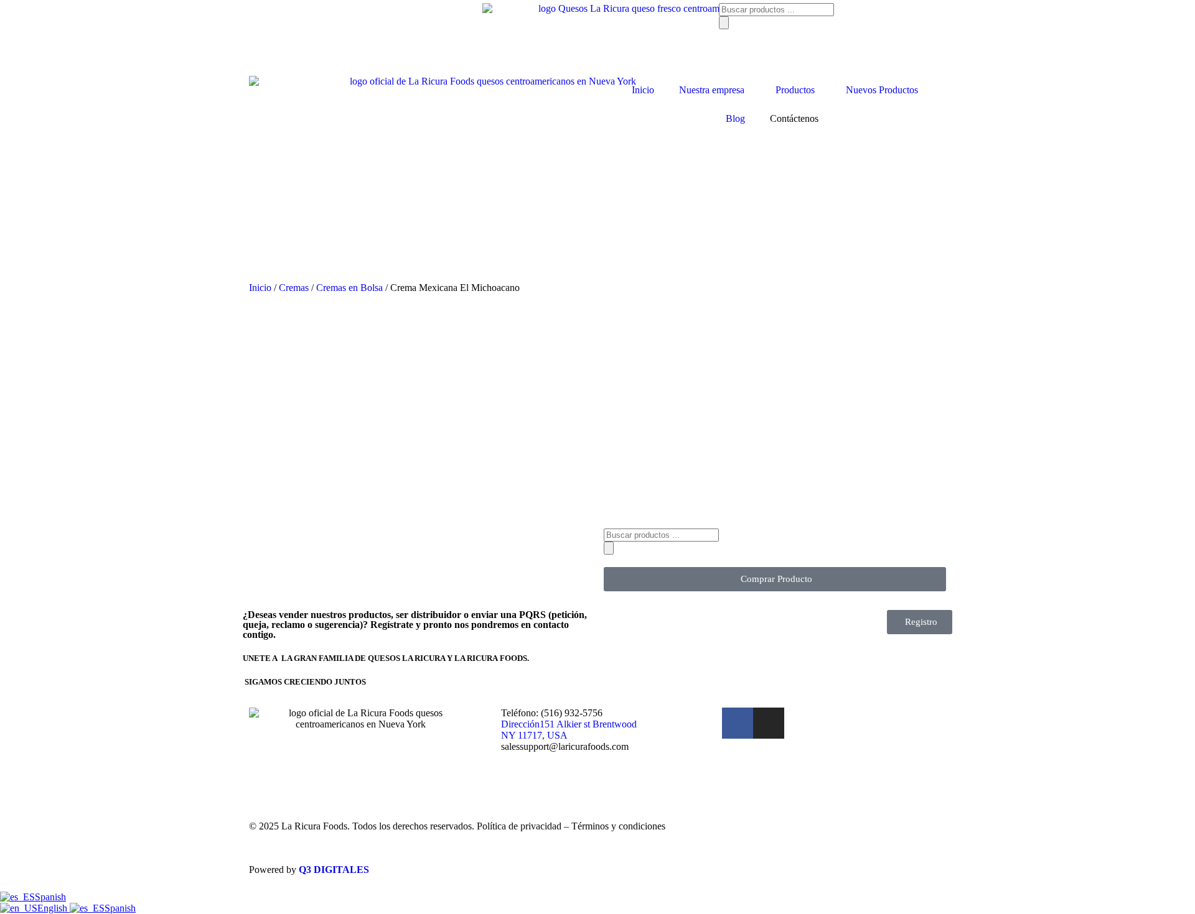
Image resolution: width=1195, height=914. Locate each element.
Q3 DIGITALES (334, 869)
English (53, 908)
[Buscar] (724, 22)
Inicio (643, 90)
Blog (735, 118)
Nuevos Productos (882, 90)
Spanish (50, 897)
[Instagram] (768, 723)
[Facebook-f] (737, 723)
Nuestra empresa (711, 90)
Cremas (294, 287)
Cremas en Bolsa (349, 287)
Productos (795, 90)
